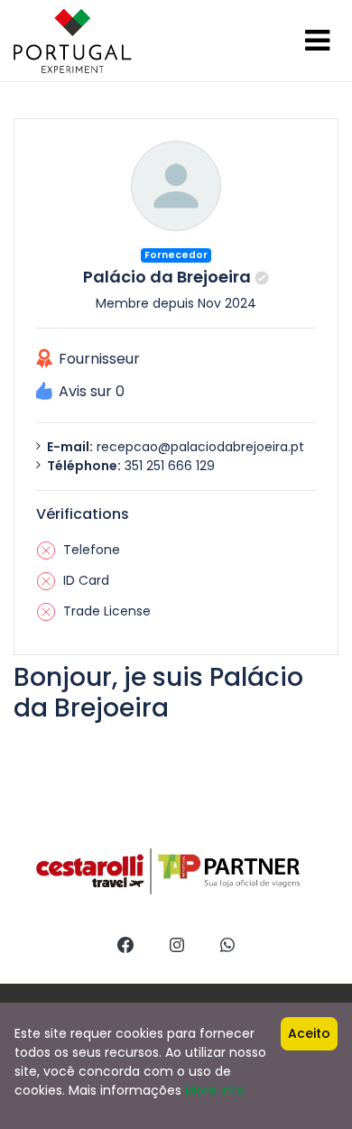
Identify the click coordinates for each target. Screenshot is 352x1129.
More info (215, 1090)
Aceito (309, 1033)
